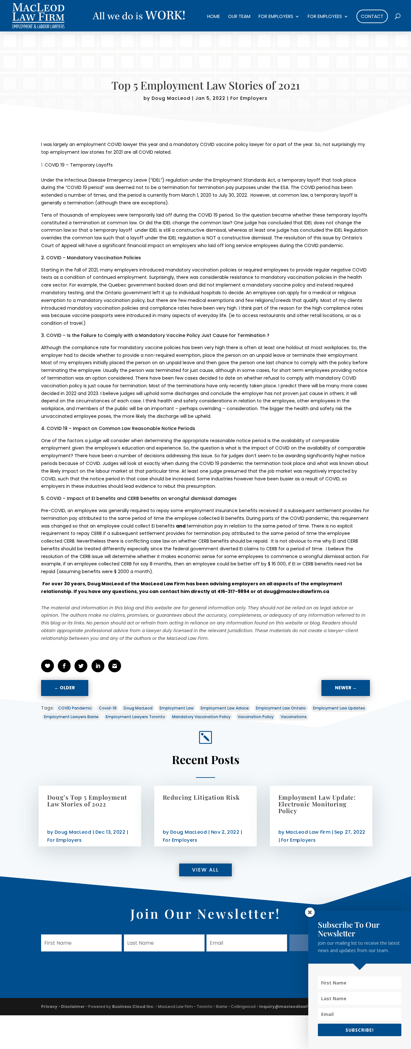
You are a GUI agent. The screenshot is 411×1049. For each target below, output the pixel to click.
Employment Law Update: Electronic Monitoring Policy (317, 803)
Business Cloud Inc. (133, 1006)
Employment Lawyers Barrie (71, 716)
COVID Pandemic (75, 708)
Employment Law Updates (339, 708)
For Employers (275, 17)
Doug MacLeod (171, 98)
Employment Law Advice (225, 708)
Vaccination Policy (256, 716)
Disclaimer (73, 1006)
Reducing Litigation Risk (201, 797)
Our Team (239, 17)
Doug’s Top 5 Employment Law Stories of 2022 (87, 800)
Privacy (49, 1006)
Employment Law (177, 708)
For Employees (325, 17)
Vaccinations (294, 716)
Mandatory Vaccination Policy (201, 716)
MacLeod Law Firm (308, 832)
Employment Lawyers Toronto (135, 716)
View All (205, 869)
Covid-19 (108, 708)
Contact (372, 16)
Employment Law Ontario (281, 708)
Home (213, 17)
